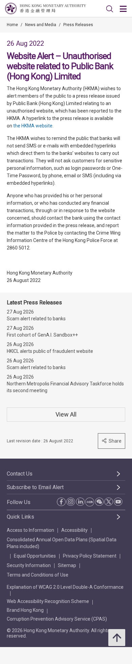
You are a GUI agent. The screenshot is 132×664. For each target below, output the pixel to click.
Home (12, 24)
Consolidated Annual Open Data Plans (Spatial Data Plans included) (61, 543)
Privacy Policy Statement (89, 556)
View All (66, 414)
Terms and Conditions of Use (37, 575)
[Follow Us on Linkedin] (80, 502)
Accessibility (74, 530)
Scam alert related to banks (36, 318)
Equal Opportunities (35, 556)
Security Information (29, 565)
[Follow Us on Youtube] (118, 502)
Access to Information (30, 530)
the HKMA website (32, 125)
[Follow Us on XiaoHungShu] (89, 502)
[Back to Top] (116, 637)
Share (115, 441)
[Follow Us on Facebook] (61, 502)
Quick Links (20, 517)
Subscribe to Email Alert (35, 487)
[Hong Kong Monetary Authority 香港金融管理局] (45, 8)
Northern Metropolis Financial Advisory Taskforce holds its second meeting (65, 387)
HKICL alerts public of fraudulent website (50, 351)
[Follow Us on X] (108, 502)
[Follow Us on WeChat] (99, 502)
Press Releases (78, 24)
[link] (109, 9)
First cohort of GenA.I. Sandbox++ (42, 335)
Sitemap (67, 565)
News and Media (40, 24)
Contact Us (19, 473)
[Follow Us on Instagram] (70, 502)
